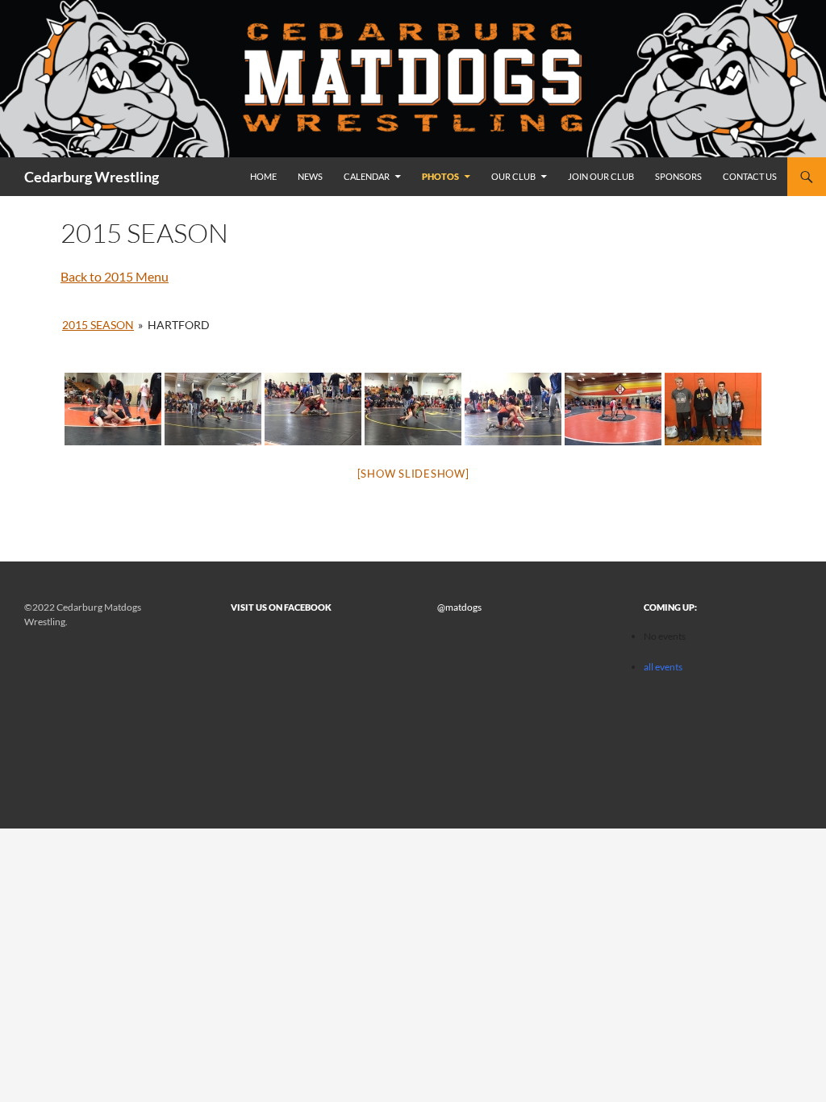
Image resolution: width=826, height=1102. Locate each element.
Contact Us (750, 176)
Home (263, 176)
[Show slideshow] (413, 473)
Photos (440, 176)
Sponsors (678, 176)
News (310, 176)
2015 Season (98, 325)
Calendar (367, 176)
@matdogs (459, 607)
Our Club (513, 176)
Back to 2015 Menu (114, 276)
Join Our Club (601, 176)
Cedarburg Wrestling (91, 177)
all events (663, 667)
